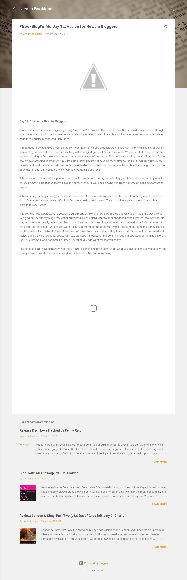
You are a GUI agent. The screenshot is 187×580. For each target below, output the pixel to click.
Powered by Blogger (95, 563)
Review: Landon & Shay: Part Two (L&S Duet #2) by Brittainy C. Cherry (72, 516)
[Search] (172, 10)
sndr (102, 570)
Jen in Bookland (37, 8)
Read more (159, 461)
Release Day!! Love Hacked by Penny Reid (50, 430)
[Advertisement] (93, 379)
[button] (165, 27)
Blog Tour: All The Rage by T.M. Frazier (49, 473)
